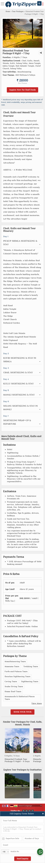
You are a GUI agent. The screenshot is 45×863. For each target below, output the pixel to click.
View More (37, 703)
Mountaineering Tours (15, 661)
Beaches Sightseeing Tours (17, 676)
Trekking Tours (30, 666)
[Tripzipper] (21, 5)
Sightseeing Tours (29, 681)
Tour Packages (18, 11)
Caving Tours (11, 681)
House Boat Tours (13, 691)
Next (38, 747)
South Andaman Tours (17, 786)
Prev (7, 747)
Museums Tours (12, 666)
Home (8, 11)
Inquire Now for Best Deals (22, 90)
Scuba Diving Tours (14, 686)
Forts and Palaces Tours (16, 671)
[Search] (39, 3)
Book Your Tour (22, 712)
